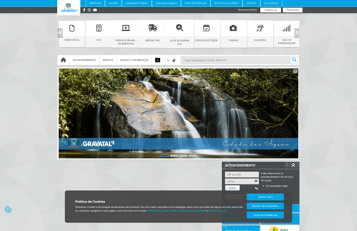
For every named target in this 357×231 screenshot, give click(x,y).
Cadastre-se (270, 10)
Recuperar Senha (247, 10)
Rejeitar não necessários (265, 206)
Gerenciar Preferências (265, 215)
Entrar (232, 188)
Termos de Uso (217, 210)
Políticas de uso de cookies (162, 210)
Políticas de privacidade (192, 210)
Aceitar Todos (265, 197)
